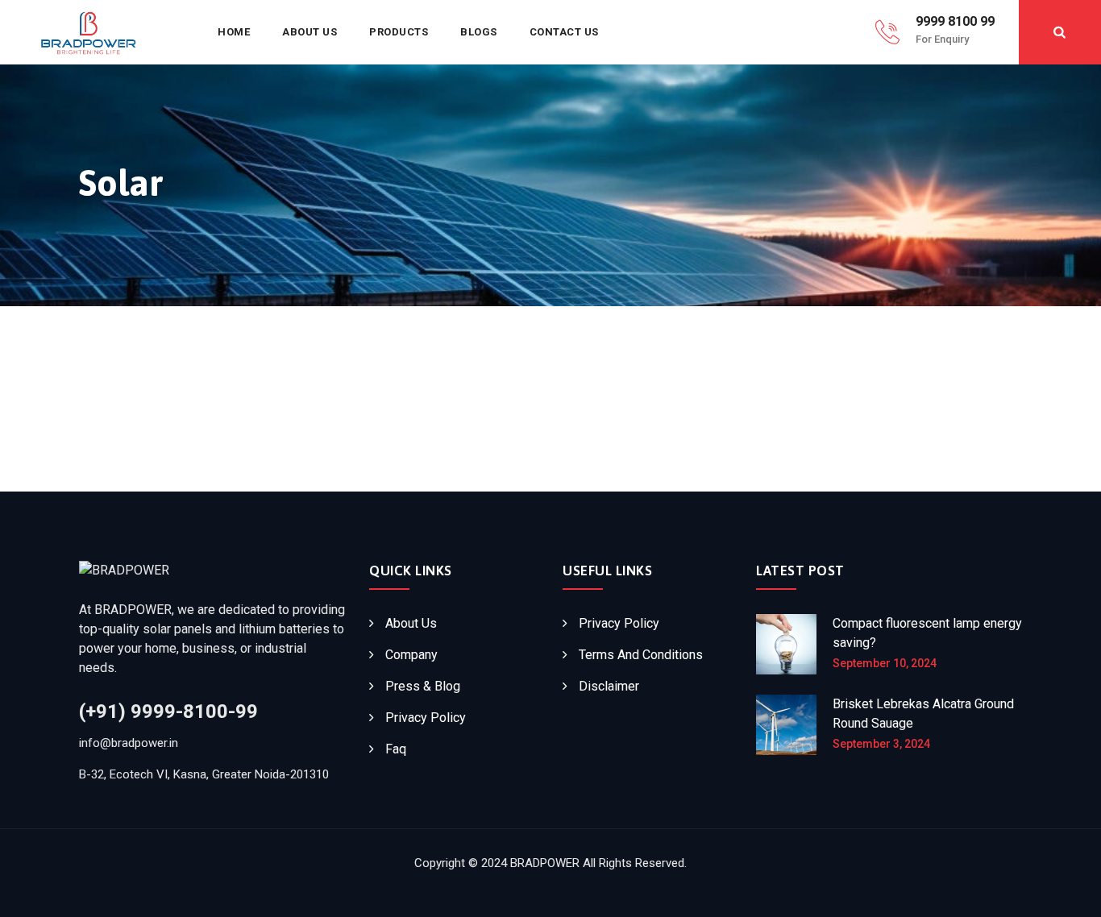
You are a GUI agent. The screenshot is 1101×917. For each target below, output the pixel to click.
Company (411, 654)
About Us (309, 32)
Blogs (478, 32)
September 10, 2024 (885, 663)
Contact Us (564, 32)
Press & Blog (422, 686)
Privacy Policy (425, 717)
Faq (395, 749)
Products (398, 32)
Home (234, 32)
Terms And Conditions (641, 654)
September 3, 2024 (881, 743)
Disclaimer (609, 686)
